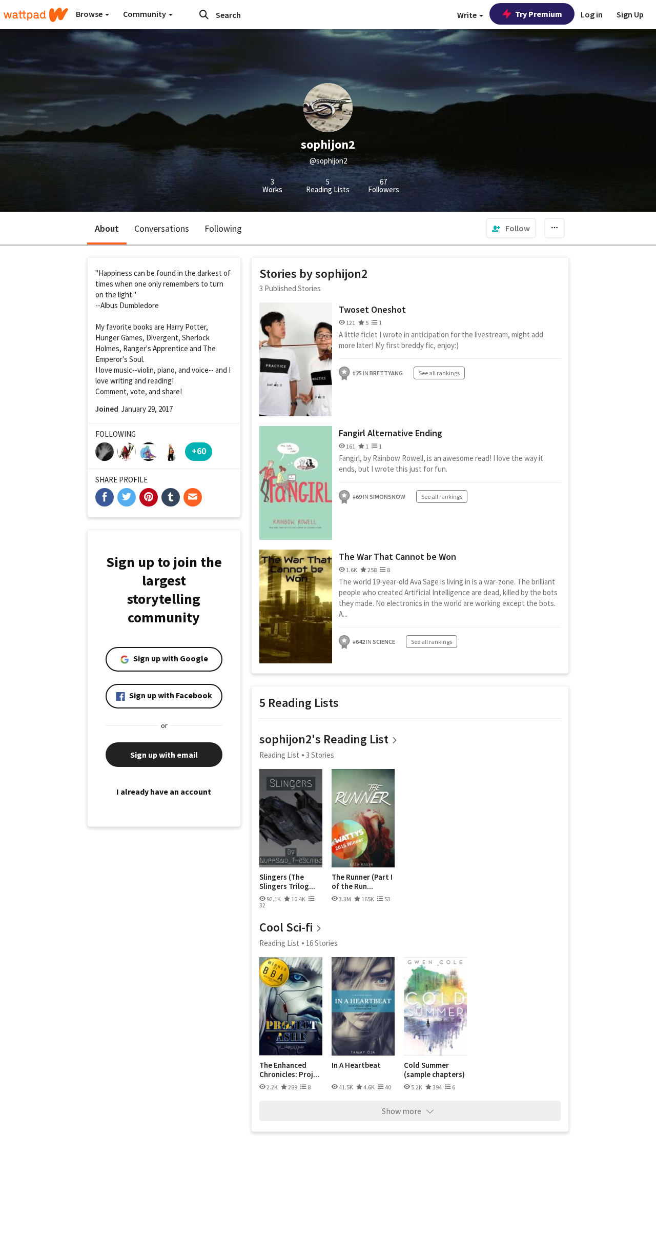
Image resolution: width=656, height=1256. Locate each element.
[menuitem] (511, 228)
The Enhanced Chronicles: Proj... (289, 1070)
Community (145, 14)
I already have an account (163, 791)
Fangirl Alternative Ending (390, 433)
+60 (199, 451)
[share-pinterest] (148, 497)
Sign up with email (164, 754)
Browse (90, 14)
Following (223, 228)
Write (467, 15)
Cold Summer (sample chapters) (434, 1070)
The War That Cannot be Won (397, 556)
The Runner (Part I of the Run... (362, 881)
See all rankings (439, 373)
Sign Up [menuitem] (630, 14)
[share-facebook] (104, 497)
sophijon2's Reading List (323, 739)
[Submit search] (204, 14)
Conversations (161, 228)
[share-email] (192, 497)
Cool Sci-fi (286, 927)
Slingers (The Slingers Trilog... (287, 881)
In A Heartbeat (356, 1065)
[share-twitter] (126, 497)
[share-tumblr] (170, 497)
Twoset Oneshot (372, 309)
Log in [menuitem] (592, 14)
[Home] (36, 15)
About (107, 228)
